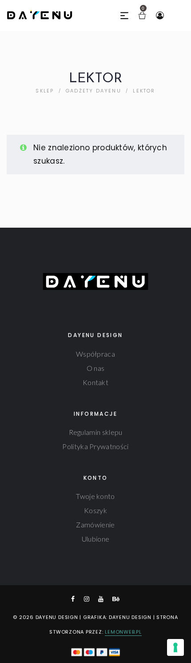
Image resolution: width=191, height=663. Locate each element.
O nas (96, 368)
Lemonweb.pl (123, 631)
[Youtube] (100, 599)
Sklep (45, 90)
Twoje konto (95, 496)
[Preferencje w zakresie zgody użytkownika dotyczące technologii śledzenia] (175, 647)
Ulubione (95, 538)
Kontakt (95, 382)
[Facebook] (73, 599)
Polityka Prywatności (95, 446)
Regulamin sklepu (96, 432)
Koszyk (95, 510)
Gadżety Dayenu (93, 90)
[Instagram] (86, 599)
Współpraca (95, 354)
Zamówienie (95, 524)
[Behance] (115, 599)
